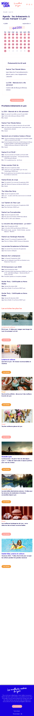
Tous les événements (17, 100)
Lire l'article (6, 340)
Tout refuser (17, 711)
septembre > (27, 23)
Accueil (5, 12)
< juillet (5, 23)
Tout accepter (17, 706)
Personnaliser (16, 714)
